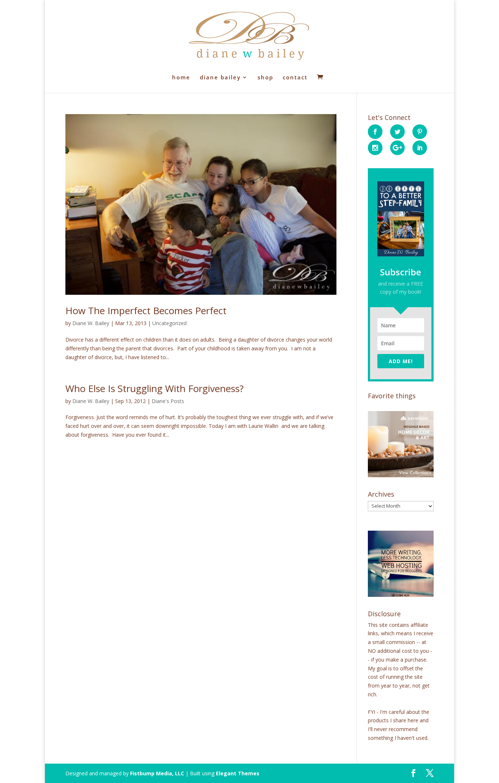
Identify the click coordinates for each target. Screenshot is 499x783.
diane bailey (220, 78)
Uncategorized (169, 323)
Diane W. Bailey (90, 323)
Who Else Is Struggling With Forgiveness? (154, 388)
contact (295, 78)
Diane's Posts (168, 401)
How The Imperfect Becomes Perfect (145, 310)
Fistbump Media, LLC (157, 773)
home (181, 78)
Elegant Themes (237, 773)
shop (265, 78)
